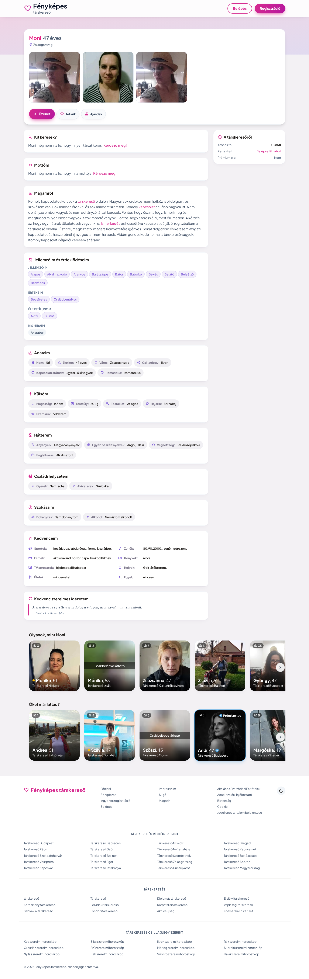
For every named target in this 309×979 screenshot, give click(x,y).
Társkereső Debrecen (105, 843)
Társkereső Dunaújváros (173, 868)
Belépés (240, 8)
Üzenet (42, 114)
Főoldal (105, 789)
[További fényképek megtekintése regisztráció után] (54, 77)
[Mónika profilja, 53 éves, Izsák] (109, 665)
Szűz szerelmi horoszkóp (107, 948)
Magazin (164, 800)
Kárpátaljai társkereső (172, 905)
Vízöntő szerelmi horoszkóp (176, 954)
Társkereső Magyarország (242, 868)
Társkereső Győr (102, 849)
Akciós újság (165, 911)
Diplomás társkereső (171, 898)
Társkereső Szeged (237, 843)
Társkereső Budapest (39, 843)
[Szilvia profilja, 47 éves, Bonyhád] (109, 735)
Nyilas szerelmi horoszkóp (41, 954)
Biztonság (224, 800)
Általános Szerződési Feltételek (239, 789)
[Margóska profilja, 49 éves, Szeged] (275, 735)
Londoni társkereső (103, 911)
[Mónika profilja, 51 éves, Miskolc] (54, 665)
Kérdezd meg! (115, 145)
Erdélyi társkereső (236, 898)
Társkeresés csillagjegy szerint (154, 932)
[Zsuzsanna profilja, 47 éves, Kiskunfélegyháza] (165, 665)
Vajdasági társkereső (238, 905)
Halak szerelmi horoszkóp (241, 954)
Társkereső (98, 898)
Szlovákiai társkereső (38, 911)
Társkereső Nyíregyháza (173, 849)
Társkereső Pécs (35, 849)
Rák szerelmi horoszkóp (240, 941)
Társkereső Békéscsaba (240, 855)
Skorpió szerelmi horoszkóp (243, 948)
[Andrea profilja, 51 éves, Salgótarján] (54, 735)
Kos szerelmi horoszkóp (40, 941)
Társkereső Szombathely (174, 855)
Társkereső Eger (101, 862)
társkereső (86, 201)
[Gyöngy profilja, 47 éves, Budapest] (275, 665)
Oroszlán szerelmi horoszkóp (43, 948)
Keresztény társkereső (39, 905)
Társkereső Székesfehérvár (43, 855)
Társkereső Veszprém (39, 862)
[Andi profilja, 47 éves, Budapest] (220, 735)
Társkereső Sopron (237, 862)
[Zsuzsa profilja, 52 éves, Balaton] (220, 665)
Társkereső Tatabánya (105, 868)
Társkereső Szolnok (103, 855)
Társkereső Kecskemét (240, 849)
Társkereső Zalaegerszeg (174, 862)
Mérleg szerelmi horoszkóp (176, 948)
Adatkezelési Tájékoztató (234, 794)
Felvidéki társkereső (104, 905)
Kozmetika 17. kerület (238, 911)
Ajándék (93, 114)
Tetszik (68, 114)
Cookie (222, 806)
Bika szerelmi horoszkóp (107, 941)
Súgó (162, 794)
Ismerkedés (110, 223)
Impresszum (167, 789)
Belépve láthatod (269, 151)
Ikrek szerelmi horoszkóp (174, 941)
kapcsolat (147, 207)
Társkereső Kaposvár (38, 868)
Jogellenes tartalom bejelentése (239, 812)
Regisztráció (270, 8)
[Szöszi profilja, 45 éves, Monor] (165, 735)
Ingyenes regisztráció (115, 800)
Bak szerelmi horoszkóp (106, 954)
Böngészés (108, 794)
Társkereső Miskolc (170, 843)
